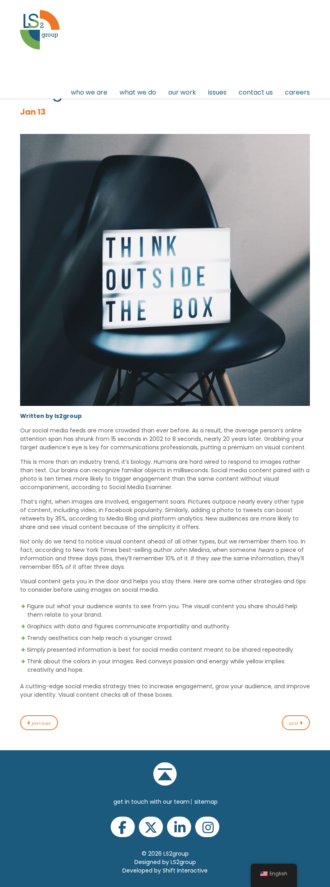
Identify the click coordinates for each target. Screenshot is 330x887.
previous (40, 722)
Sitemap (206, 802)
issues (217, 92)
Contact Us (256, 92)
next (294, 722)
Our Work (182, 92)
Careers (297, 92)
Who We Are (89, 92)
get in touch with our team (151, 802)
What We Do (138, 92)
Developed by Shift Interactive (165, 870)
